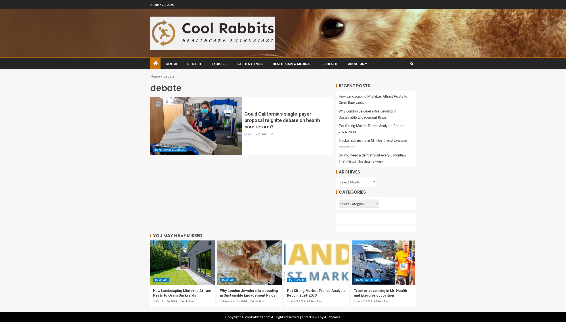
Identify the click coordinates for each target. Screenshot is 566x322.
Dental (172, 64)
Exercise (219, 64)
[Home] (155, 63)
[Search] (412, 63)
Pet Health (329, 64)
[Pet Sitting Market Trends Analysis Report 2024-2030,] (316, 262)
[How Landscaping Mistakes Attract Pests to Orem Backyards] (182, 262)
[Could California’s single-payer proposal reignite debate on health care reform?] (196, 126)
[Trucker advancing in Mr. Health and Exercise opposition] (383, 262)
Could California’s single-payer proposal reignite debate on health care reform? (282, 120)
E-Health (194, 64)
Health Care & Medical (292, 64)
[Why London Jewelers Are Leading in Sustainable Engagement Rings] (249, 262)
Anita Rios (188, 301)
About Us (356, 64)
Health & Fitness (249, 64)
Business (161, 279)
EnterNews (310, 317)
